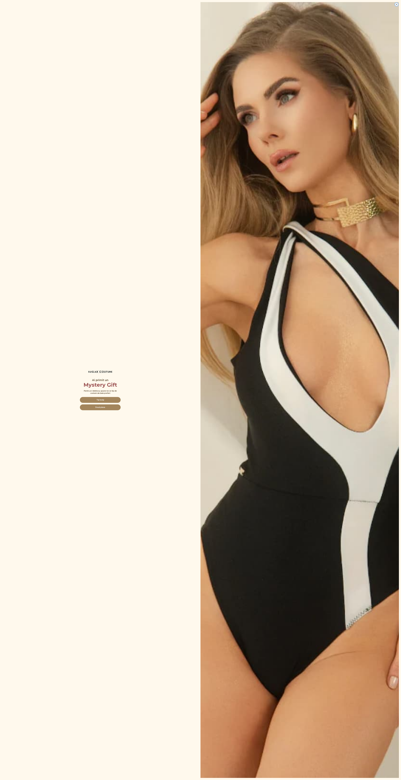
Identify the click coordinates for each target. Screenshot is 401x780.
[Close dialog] (396, 4)
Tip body (100, 400)
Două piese (100, 407)
